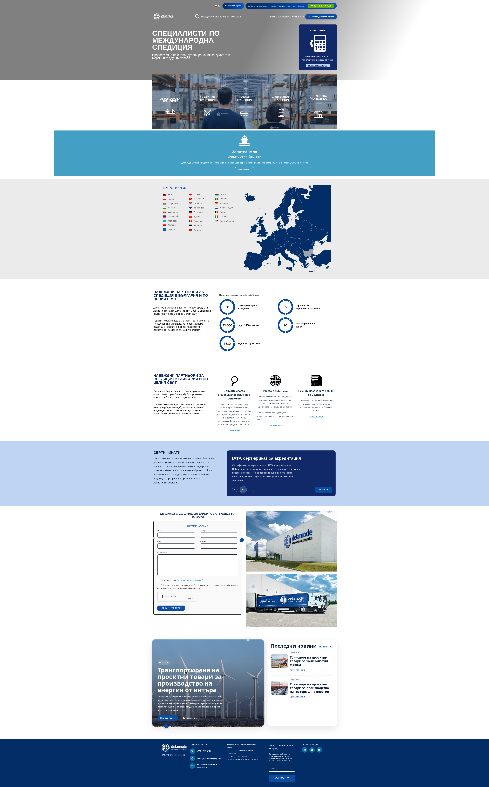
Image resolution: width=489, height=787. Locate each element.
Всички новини (190, 718)
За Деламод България (257, 5)
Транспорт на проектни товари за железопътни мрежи (309, 661)
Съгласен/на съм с (182, 580)
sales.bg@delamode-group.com (209, 758)
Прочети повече (167, 718)
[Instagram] (312, 750)
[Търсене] (197, 16)
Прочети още (234, 430)
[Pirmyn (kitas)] (251, 489)
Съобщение (162, 552)
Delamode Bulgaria (233, 5)
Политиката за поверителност (189, 580)
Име (159, 530)
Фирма (160, 541)
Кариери (301, 5)
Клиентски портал (321, 5)
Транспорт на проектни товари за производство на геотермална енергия (309, 688)
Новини (273, 5)
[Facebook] (304, 750)
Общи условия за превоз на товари (242, 759)
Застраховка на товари (237, 756)
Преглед (324, 490)
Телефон (204, 530)
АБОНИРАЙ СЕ (282, 778)
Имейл (203, 541)
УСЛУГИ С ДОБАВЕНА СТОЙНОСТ (284, 16)
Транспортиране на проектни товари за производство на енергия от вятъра (190, 680)
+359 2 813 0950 (204, 751)
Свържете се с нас (287, 5)
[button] (217, 6)
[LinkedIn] (319, 750)
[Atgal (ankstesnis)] (234, 489)
